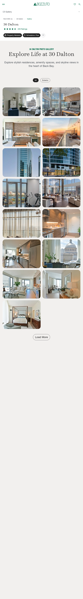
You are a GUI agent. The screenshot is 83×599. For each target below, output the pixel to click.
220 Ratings (22, 29)
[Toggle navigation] (3, 4)
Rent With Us (7, 19)
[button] (22, 101)
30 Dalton (19, 19)
